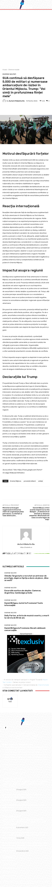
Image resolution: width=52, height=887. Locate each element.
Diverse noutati (13, 70)
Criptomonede (43, 685)
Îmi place (10, 697)
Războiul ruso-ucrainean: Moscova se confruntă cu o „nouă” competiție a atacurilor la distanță (25, 833)
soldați (40, 481)
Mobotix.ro (39, 881)
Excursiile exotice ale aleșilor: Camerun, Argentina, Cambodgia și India (22, 795)
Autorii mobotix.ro (16, 101)
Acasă (5, 70)
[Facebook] (5, 727)
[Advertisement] (26, 38)
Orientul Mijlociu (15, 481)
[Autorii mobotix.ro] (5, 101)
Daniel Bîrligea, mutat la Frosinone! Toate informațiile (26, 555)
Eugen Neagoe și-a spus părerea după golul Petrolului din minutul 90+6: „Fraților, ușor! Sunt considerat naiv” (24, 821)
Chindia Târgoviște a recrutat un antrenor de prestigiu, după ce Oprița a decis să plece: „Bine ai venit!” (25, 783)
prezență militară (30, 481)
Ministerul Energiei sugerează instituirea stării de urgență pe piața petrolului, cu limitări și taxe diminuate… (13, 512)
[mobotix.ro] (26, 4)
